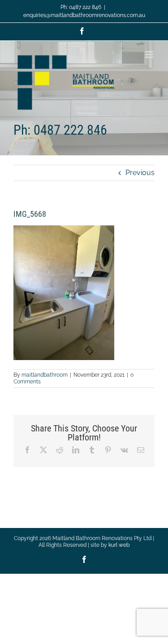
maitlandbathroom (45, 375)
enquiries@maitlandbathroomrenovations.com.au (84, 15)
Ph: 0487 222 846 (80, 7)
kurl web (118, 545)
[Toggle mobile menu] (150, 54)
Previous (140, 172)
